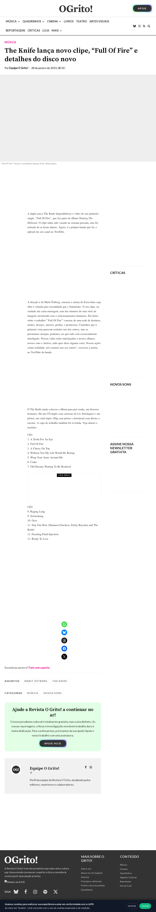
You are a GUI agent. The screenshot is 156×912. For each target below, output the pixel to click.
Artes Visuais (99, 21)
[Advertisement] (128, 216)
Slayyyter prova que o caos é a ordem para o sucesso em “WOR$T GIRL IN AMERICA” (136, 295)
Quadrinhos (32, 21)
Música (11, 21)
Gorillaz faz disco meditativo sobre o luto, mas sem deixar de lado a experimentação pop (139, 330)
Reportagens (15, 30)
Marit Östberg (35, 680)
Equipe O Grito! (18, 68)
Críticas (34, 30)
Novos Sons (53, 692)
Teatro (81, 21)
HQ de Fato (126, 886)
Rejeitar (132, 906)
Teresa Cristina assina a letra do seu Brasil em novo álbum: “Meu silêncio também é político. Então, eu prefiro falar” (72, 489)
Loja (46, 30)
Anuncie (85, 877)
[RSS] (144, 26)
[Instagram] (139, 26)
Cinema (52, 21)
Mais (55, 30)
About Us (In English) (92, 873)
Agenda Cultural (128, 877)
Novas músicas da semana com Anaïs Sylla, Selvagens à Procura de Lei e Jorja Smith (127, 423)
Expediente (87, 890)
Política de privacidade (93, 885)
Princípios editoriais (91, 881)
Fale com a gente (39, 667)
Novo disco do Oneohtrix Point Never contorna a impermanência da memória (138, 361)
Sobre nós (86, 869)
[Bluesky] (134, 26)
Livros (69, 21)
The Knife (59, 680)
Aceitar (145, 906)
